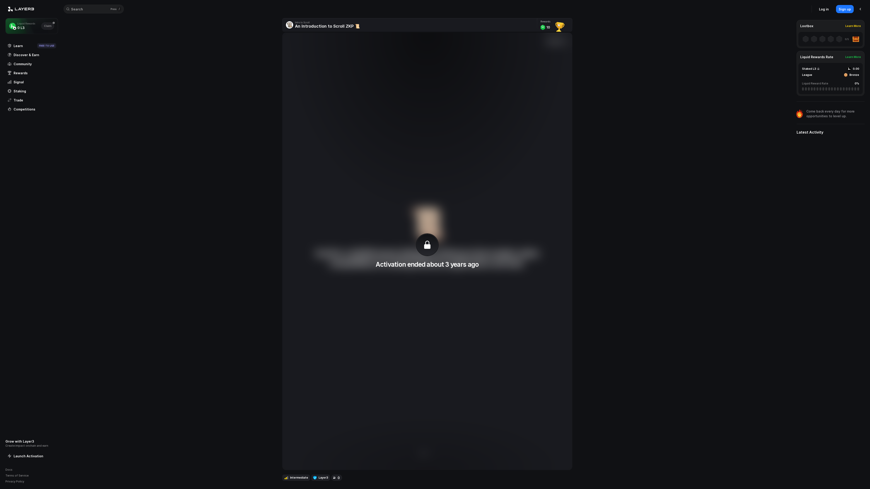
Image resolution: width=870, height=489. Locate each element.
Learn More (853, 26)
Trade (18, 100)
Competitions (24, 109)
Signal (19, 82)
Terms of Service (17, 475)
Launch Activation (28, 456)
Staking (20, 91)
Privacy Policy (14, 481)
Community (23, 64)
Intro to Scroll (302, 22)
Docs (8, 469)
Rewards (21, 73)
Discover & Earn (26, 55)
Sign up (845, 9)
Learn (34, 46)
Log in (824, 9)
